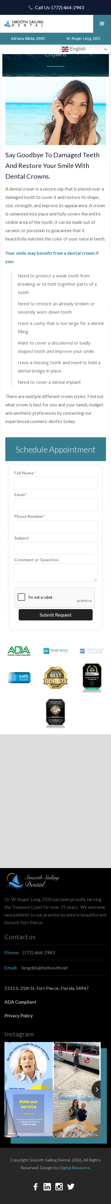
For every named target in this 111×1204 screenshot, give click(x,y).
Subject (21, 537)
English (77, 48)
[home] (22, 21)
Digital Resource (74, 1167)
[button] (102, 24)
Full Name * (25, 472)
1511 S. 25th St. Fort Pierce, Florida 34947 (46, 988)
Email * (20, 494)
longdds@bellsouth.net (36, 967)
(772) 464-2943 (29, 952)
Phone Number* (29, 516)
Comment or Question (36, 559)
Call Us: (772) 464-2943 (59, 7)
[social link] (35, 1186)
